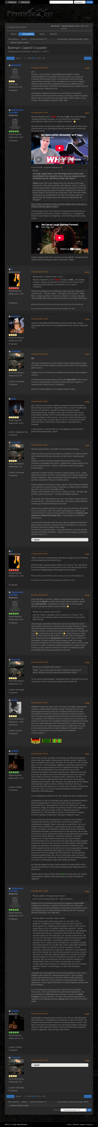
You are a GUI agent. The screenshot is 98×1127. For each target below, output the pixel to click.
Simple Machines (22, 1124)
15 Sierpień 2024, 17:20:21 (39, 445)
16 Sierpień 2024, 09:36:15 (39, 595)
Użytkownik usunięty (75, 39)
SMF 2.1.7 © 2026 (10, 1124)
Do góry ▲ (89, 1124)
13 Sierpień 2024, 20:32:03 (39, 354)
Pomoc (69, 1124)
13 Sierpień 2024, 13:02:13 (39, 272)
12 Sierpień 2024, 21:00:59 (39, 68)
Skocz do (57, 1110)
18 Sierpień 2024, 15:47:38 (39, 891)
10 (30, 58)
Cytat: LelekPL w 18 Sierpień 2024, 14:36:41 (50, 896)
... (26, 58)
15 (44, 58)
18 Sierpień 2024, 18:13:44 (39, 1060)
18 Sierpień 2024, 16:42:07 (39, 1014)
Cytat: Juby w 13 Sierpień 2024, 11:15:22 (49, 277)
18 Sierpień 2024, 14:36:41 (39, 754)
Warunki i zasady (78, 1124)
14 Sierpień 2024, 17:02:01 (39, 401)
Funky (14, 700)
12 (37, 58)
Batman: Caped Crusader (40, 65)
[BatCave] (10, 300)
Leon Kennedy (62, 39)
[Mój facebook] (10, 784)
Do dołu (10, 58)
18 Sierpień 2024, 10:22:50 (39, 662)
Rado (13, 398)
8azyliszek (16, 65)
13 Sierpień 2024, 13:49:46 (39, 319)
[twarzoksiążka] (10, 429)
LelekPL (86, 39)
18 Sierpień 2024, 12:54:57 (39, 703)
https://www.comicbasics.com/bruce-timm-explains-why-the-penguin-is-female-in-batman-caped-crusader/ (59, 205)
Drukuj (87, 58)
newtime (15, 316)
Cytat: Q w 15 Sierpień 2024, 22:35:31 (48, 612)
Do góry (10, 1096)
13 (39, 58)
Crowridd (15, 351)
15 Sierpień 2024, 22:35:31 (39, 554)
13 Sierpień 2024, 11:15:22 (39, 112)
